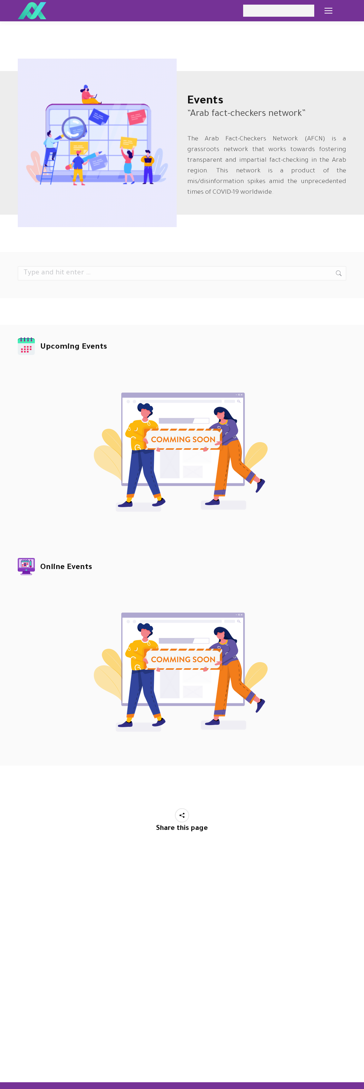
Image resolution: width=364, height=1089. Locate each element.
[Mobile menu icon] (328, 11)
